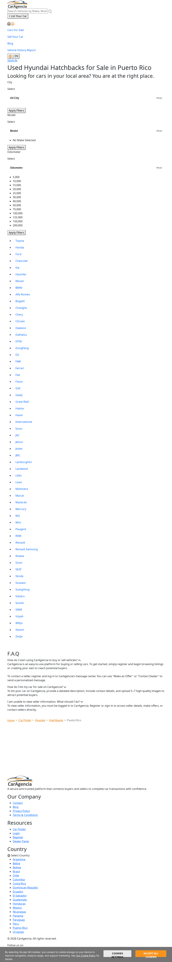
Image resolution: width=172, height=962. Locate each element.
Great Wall (22, 402)
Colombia (19, 879)
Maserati (21, 502)
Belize (16, 863)
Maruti (19, 495)
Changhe (21, 308)
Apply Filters (16, 110)
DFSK (18, 341)
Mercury (20, 509)
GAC (18, 388)
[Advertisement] (89, 749)
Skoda (19, 576)
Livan (18, 482)
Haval (19, 415)
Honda (19, 247)
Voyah (19, 616)
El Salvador (20, 895)
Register (18, 837)
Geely (19, 395)
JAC (17, 435)
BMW (18, 288)
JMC (17, 455)
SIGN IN (12, 60)
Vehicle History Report (21, 50)
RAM (18, 536)
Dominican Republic (25, 887)
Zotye (19, 636)
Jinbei (18, 448)
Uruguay (18, 932)
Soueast (20, 583)
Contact (18, 803)
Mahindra (21, 489)
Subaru (20, 596)
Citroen (20, 321)
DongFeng (22, 348)
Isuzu (18, 428)
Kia (17, 267)
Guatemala (20, 899)
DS (17, 355)
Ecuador (18, 891)
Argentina (19, 859)
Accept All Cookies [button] (150, 954)
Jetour (19, 442)
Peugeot (20, 529)
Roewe (19, 556)
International (23, 422)
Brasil (16, 871)
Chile (16, 875)
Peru (16, 924)
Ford (18, 254)
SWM (18, 609)
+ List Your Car (18, 16)
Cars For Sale (15, 30)
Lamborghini (23, 462)
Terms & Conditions (25, 815)
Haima (19, 408)
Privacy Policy (21, 811)
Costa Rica (19, 883)
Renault (20, 542)
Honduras (19, 904)
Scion (18, 562)
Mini (18, 522)
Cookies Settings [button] (117, 954)
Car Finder (19, 829)
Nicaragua (19, 912)
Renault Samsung (26, 549)
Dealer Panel (21, 841)
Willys (19, 623)
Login (16, 833)
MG (17, 516)
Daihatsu (21, 334)
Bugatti (20, 301)
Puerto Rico (20, 928)
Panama (18, 916)
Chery (19, 314)
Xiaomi (19, 630)
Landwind (21, 469)
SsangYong (22, 589)
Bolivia (17, 867)
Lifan (18, 475)
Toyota (19, 241)
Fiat (17, 375)
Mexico (17, 908)
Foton (19, 381)
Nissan (19, 281)
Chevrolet (21, 261)
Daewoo (20, 328)
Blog (10, 43)
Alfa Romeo (22, 294)
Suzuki (19, 603)
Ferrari (19, 368)
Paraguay (19, 920)
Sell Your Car (15, 37)
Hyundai (20, 274)
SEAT (18, 569)
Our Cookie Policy (86, 955)
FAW (18, 361)
